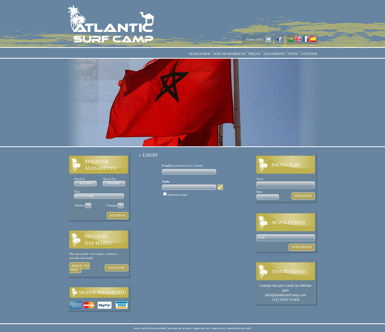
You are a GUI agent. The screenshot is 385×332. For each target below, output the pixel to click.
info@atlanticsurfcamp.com (285, 295)
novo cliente (194, 165)
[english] (298, 41)
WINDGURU (116, 268)
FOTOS (293, 54)
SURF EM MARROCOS (229, 54)
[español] (313, 41)
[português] (291, 41)
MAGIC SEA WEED (79, 268)
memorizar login (177, 194)
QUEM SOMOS (199, 54)
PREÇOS (254, 54)
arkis (248, 328)
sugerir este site (201, 328)
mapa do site (218, 328)
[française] (306, 41)
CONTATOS (309, 54)
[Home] (111, 42)
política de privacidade (154, 328)
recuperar (178, 165)
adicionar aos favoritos (179, 328)
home (137, 328)
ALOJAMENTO (274, 54)
